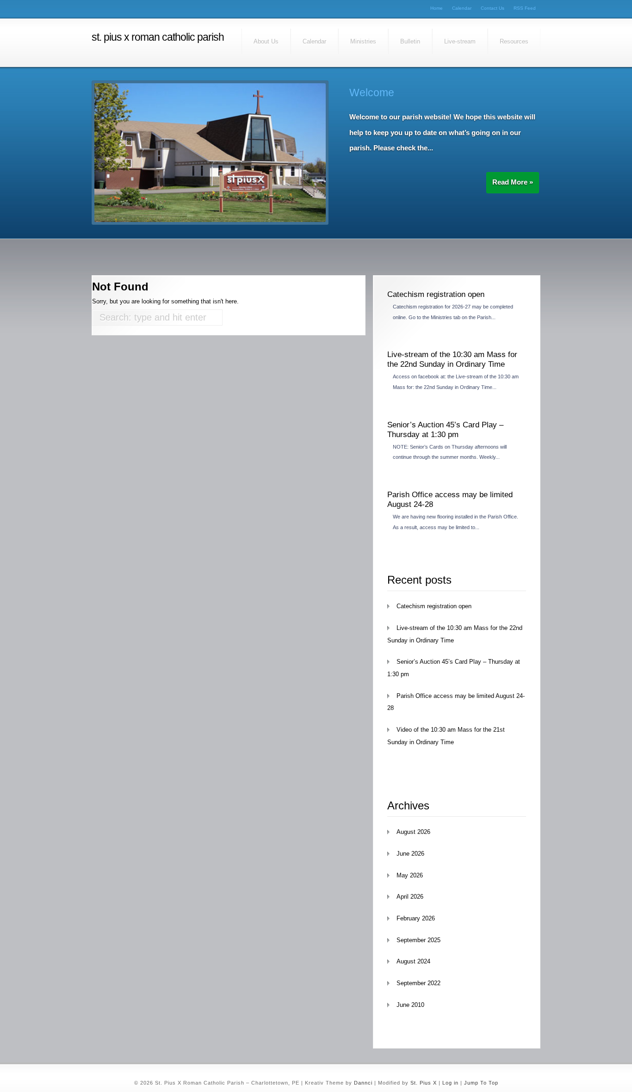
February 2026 (416, 918)
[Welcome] (210, 219)
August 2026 (413, 831)
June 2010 (410, 1004)
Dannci (363, 1083)
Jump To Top (481, 1083)
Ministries (363, 41)
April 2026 (410, 896)
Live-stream (460, 41)
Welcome (371, 92)
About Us (266, 41)
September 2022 (418, 983)
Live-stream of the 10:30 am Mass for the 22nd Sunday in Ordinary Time (452, 359)
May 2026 (410, 875)
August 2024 (413, 961)
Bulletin (410, 41)
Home (436, 8)
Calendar (461, 8)
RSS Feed (525, 8)
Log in (450, 1083)
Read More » (512, 182)
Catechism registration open (435, 294)
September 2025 (418, 940)
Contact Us (492, 8)
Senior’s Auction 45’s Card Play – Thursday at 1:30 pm (445, 429)
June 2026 (410, 853)
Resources (514, 41)
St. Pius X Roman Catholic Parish (158, 37)
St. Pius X (423, 1083)
